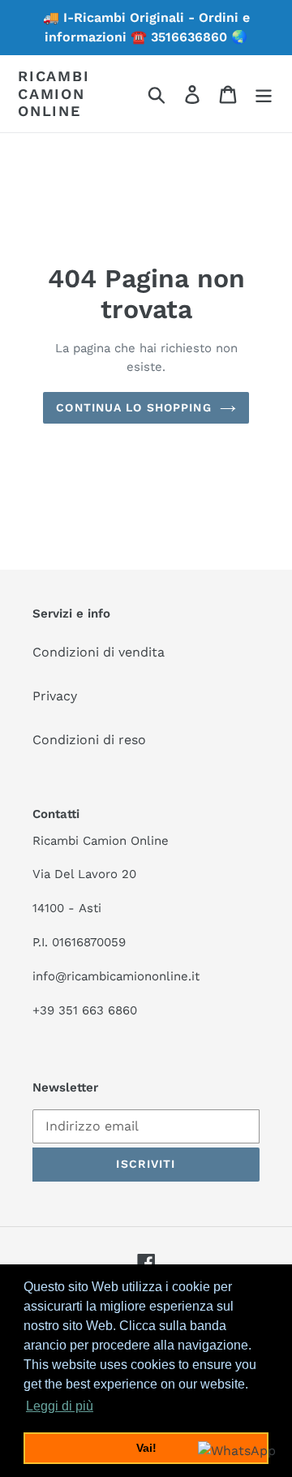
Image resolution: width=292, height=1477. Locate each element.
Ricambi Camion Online (54, 93)
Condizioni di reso (89, 739)
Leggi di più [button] (59, 1406)
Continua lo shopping (133, 407)
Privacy (54, 696)
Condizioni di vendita (98, 652)
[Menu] (263, 93)
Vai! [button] (146, 1447)
